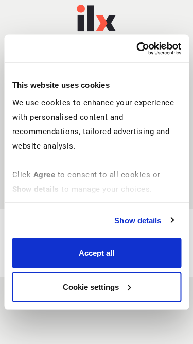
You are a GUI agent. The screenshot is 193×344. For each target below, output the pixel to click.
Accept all (96, 253)
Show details (137, 220)
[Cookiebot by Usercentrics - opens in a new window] (137, 48)
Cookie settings (91, 286)
